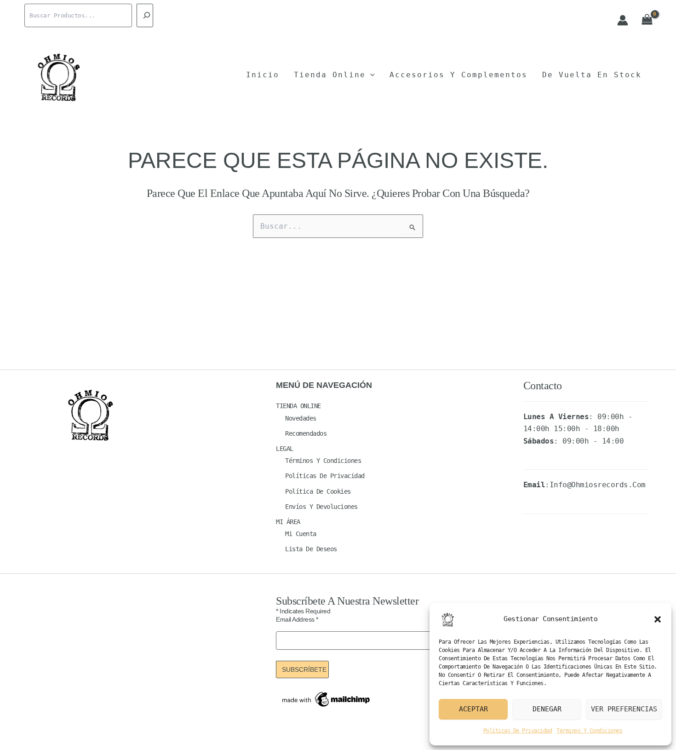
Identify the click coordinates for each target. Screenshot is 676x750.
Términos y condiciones (589, 730)
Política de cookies (318, 491)
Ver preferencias (624, 709)
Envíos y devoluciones (321, 506)
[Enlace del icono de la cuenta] (622, 20)
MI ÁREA (288, 521)
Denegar (547, 709)
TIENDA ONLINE (298, 406)
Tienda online (330, 74)
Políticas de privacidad (517, 730)
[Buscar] (145, 15)
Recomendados (306, 433)
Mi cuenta (300, 533)
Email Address (297, 619)
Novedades (300, 418)
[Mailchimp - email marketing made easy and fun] (326, 698)
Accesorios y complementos (458, 74)
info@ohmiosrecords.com (598, 484)
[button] (657, 619)
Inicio (262, 74)
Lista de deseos (311, 549)
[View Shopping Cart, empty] (646, 20)
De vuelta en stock (592, 74)
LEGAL (284, 448)
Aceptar (473, 709)
